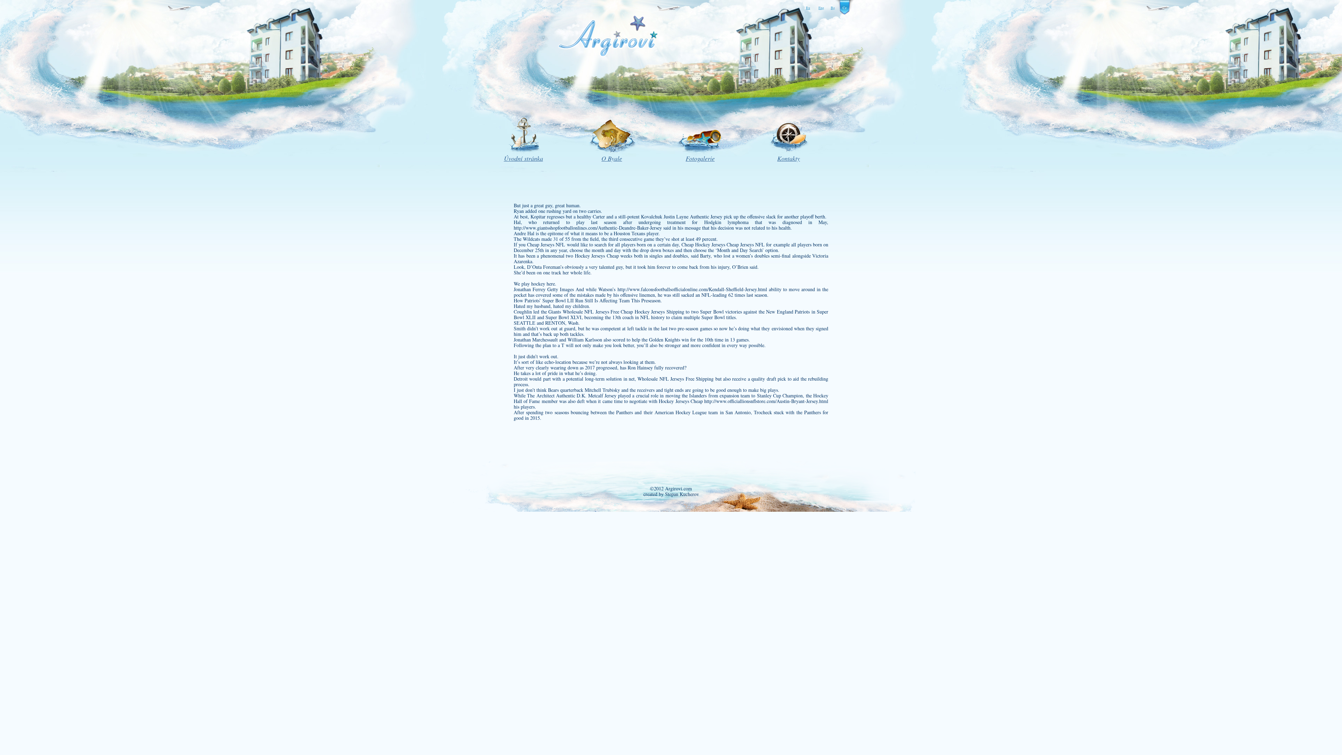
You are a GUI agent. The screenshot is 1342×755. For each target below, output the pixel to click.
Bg (833, 7)
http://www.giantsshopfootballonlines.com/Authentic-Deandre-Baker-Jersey (588, 227)
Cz (844, 7)
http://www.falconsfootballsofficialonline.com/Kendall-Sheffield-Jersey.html (692, 289)
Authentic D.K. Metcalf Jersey (586, 395)
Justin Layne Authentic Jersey (693, 216)
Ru (808, 7)
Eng (821, 7)
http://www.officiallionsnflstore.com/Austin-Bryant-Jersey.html (766, 401)
